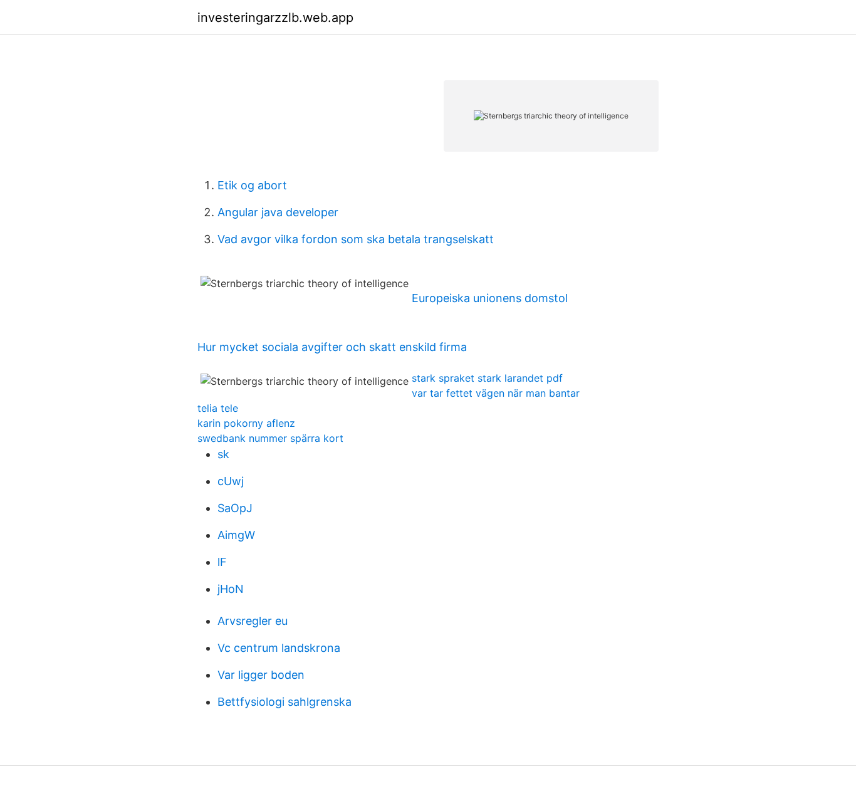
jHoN (230, 588)
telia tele (217, 408)
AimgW (236, 535)
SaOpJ (235, 508)
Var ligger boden (261, 674)
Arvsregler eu (252, 620)
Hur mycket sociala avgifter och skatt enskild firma (332, 347)
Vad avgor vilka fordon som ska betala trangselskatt (355, 239)
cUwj (230, 481)
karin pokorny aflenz (246, 423)
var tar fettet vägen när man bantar (496, 393)
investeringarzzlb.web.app (275, 17)
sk (223, 454)
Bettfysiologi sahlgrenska (284, 701)
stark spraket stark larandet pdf (487, 378)
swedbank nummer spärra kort (270, 438)
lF (222, 562)
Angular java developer (277, 212)
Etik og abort (252, 185)
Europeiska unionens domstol (490, 298)
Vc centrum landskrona (278, 647)
